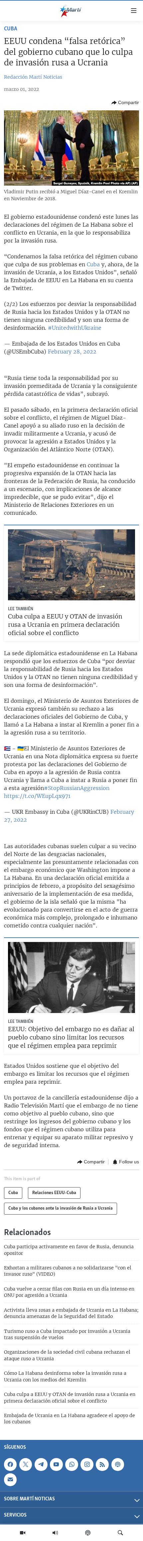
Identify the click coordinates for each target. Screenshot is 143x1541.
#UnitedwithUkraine (74, 327)
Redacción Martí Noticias (33, 77)
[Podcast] (88, 1532)
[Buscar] (120, 1532)
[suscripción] (10, 1479)
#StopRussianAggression (76, 788)
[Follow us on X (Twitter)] (25, 1464)
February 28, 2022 (72, 351)
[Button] (125, 103)
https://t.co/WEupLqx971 (37, 796)
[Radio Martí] (55, 1532)
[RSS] (102, 1464)
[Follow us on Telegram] (41, 1464)
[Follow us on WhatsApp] (71, 1464)
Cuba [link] (93, 264)
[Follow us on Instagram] (86, 1464)
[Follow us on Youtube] (56, 1464)
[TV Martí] (23, 1532)
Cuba (10, 29)
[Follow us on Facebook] (10, 1464)
